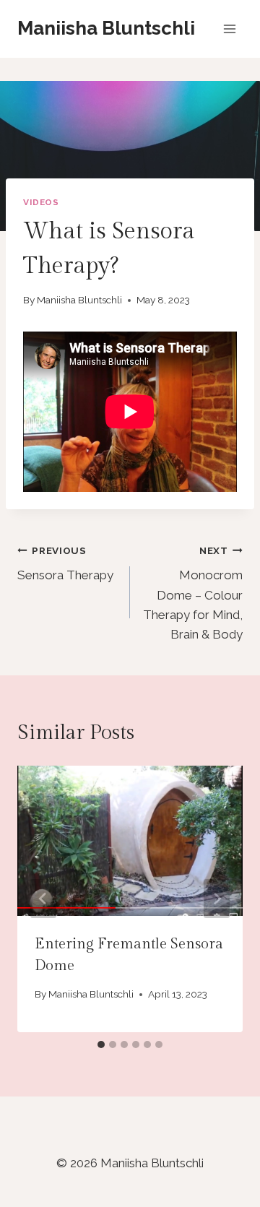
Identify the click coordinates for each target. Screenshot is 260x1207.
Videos (41, 202)
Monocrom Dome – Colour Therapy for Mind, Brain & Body (193, 593)
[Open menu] (229, 28)
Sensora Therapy (65, 564)
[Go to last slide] (43, 898)
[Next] (217, 898)
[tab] (101, 1044)
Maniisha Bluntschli (79, 300)
